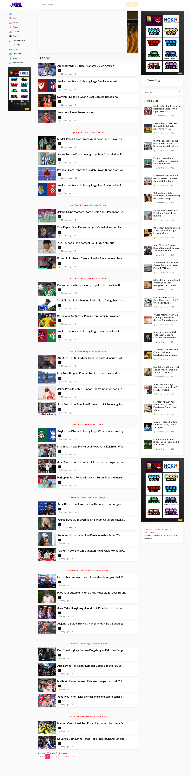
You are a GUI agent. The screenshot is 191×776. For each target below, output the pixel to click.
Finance (15, 31)
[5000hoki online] (24, 79)
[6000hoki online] (24, 96)
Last (74, 756)
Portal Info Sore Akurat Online (88, 424)
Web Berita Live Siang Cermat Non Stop (88, 643)
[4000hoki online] (14, 96)
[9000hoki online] (24, 85)
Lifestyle (16, 45)
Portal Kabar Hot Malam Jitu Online (88, 278)
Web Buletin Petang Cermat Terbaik (88, 205)
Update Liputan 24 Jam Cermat (88, 132)
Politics (15, 22)
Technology (17, 49)
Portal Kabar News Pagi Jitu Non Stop (88, 716)
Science (16, 58)
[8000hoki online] (14, 73)
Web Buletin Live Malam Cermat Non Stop (88, 570)
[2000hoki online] (24, 91)
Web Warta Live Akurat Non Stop (88, 497)
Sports (15, 36)
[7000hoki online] (14, 85)
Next (67, 756)
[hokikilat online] (24, 73)
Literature (16, 54)
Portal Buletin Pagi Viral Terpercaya (88, 351)
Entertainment (18, 40)
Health (15, 18)
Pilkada (15, 27)
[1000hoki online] (14, 79)
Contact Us (158, 529)
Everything (17, 13)
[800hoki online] (14, 91)
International (17, 63)
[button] (45, 32)
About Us (148, 529)
